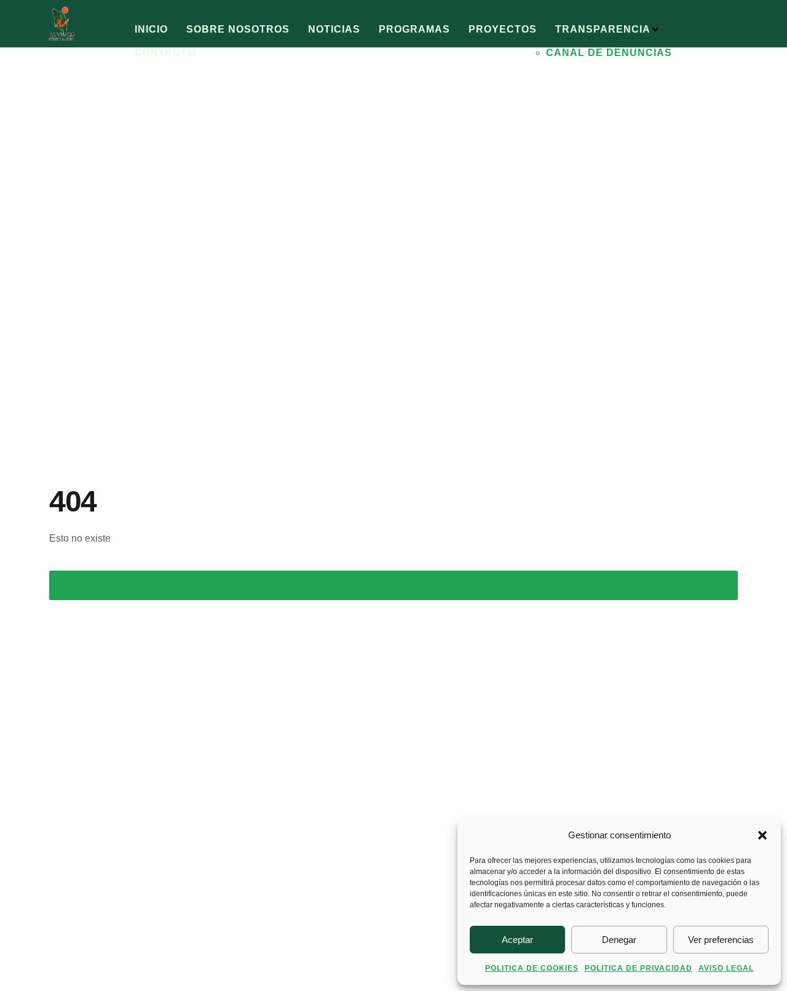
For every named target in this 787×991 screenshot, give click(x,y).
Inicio (151, 29)
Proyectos (503, 29)
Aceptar (517, 939)
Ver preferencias (721, 939)
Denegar (619, 939)
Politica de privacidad (638, 968)
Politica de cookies (532, 968)
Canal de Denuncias (609, 52)
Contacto (165, 52)
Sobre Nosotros (238, 29)
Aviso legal (726, 968)
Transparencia (603, 29)
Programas (414, 29)
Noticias (334, 29)
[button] (762, 835)
